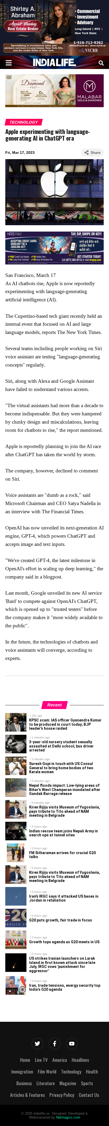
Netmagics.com (68, 1117)
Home (25, 1059)
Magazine (68, 1083)
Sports (87, 1083)
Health (92, 1071)
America (59, 1059)
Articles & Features (27, 1094)
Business (24, 1083)
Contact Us (89, 1094)
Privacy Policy (61, 1094)
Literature (46, 1083)
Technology (23, 122)
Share (95, 152)
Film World (47, 1071)
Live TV (41, 1059)
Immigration (22, 1071)
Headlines (80, 1059)
